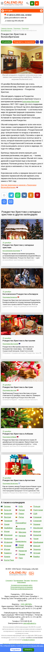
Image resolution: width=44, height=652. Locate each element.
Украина (36, 524)
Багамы (7, 506)
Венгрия (7, 517)
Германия (8, 521)
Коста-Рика (9, 560)
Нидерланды (20, 541)
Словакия (37, 517)
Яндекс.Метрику (37, 646)
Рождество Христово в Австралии (19, 340)
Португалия (38, 510)
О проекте (9, 580)
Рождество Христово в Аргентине (19, 480)
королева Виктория (31, 102)
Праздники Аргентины (10, 483)
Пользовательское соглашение (21, 587)
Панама (22, 554)
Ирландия (8, 539)
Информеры (21, 582)
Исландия (8, 542)
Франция (37, 531)
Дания (6, 524)
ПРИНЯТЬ (28, 650)
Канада (7, 557)
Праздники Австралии (10, 344)
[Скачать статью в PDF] (37, 42)
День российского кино (14, 18)
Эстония (36, 553)
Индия (6, 531)
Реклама (27, 580)
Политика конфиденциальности (21, 589)
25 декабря (6, 42)
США (35, 514)
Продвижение (18, 580)
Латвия (22, 510)
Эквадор (37, 549)
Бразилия (8, 514)
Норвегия (23, 551)
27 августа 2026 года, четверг (19, 15)
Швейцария (38, 542)
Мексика (22, 532)
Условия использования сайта (21, 585)
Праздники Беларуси (10, 297)
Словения (37, 521)
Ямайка (36, 557)
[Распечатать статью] (41, 42)
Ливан (21, 514)
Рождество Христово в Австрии (18, 387)
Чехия (35, 539)
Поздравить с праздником (24, 42)
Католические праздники (11, 251)
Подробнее (16, 650)
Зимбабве (8, 528)
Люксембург (20, 523)
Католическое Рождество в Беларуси (20, 294)
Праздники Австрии (9, 390)
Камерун (8, 553)
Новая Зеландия (19, 546)
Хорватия (37, 535)
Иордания (8, 535)
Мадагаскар (20, 529)
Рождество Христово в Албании (18, 434)
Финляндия (38, 528)
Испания (7, 546)
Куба (21, 506)
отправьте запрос (28, 640)
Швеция (36, 546)
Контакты (34, 580)
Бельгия (7, 510)
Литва (21, 517)
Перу (21, 558)
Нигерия (22, 536)
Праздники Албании (9, 437)
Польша (36, 506)
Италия (7, 549)
